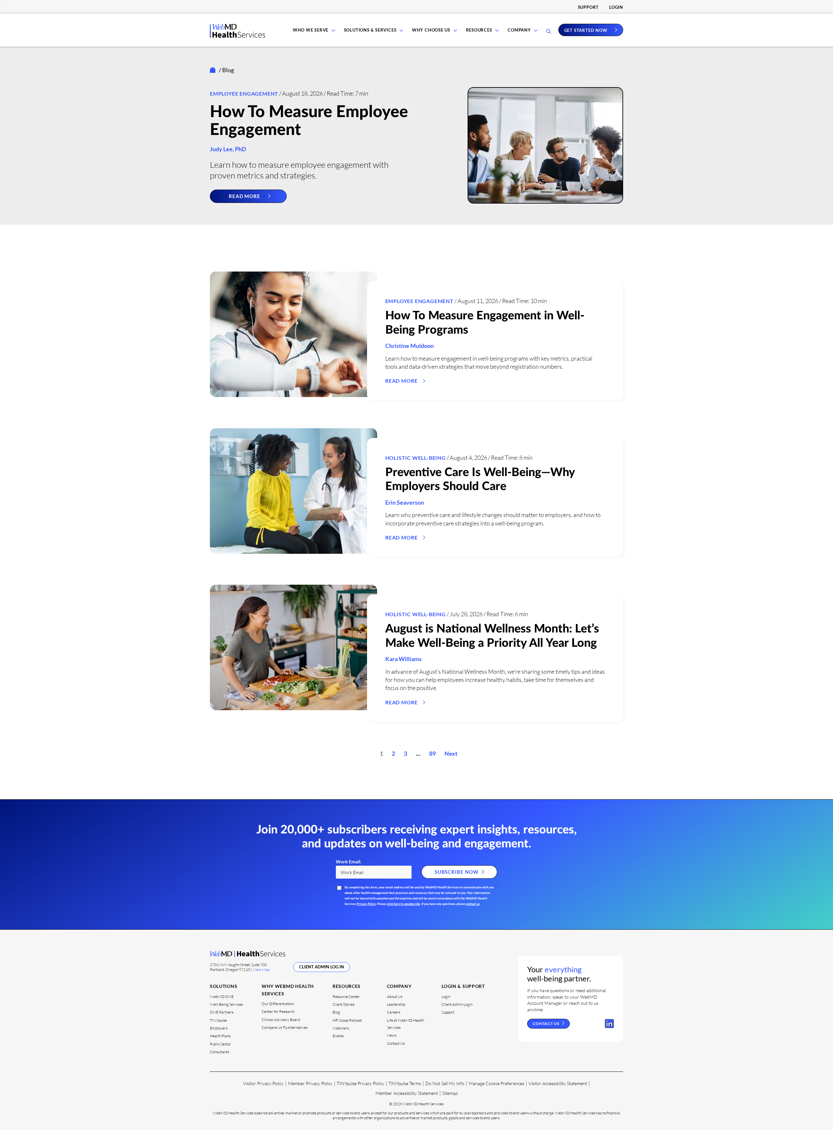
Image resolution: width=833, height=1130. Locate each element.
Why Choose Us (431, 30)
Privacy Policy (366, 904)
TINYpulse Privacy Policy (360, 1083)
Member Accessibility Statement (407, 1093)
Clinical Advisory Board (281, 1019)
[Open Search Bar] (548, 32)
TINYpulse (218, 1020)
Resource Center (346, 996)
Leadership (396, 1004)
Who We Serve (310, 30)
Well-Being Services (226, 1004)
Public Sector (220, 1044)
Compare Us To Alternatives (284, 1027)
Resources (479, 30)
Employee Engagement (244, 93)
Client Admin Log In (321, 966)
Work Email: (349, 861)
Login (616, 7)
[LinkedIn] (609, 1023)
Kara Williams (403, 658)
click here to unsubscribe (403, 904)
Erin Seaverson (404, 502)
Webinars (341, 1028)
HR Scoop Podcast (347, 1020)
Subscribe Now (457, 872)
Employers (218, 1028)
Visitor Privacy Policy (263, 1083)
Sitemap (449, 1093)
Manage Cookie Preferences (496, 1083)
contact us (473, 904)
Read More (244, 196)
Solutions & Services (370, 30)
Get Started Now (586, 30)
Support (588, 7)
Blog (336, 1012)
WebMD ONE (222, 996)
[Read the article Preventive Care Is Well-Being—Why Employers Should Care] (293, 491)
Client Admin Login (457, 1004)
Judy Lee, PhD (228, 149)
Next (450, 753)
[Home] (214, 70)
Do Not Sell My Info (444, 1083)
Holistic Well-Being (415, 458)
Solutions (223, 986)
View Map (261, 969)
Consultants (219, 1051)
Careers (393, 1012)
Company (519, 30)
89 (432, 753)
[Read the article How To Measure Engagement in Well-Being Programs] (293, 334)
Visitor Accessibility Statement (557, 1083)
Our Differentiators (278, 1003)
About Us (394, 996)
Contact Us (396, 1043)
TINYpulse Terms (405, 1083)
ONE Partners (221, 1012)
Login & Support (463, 986)
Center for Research (278, 1011)
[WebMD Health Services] (237, 36)
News (391, 1035)
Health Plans (220, 1035)
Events (338, 1035)
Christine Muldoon (409, 345)
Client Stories (343, 1004)
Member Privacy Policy (310, 1083)
